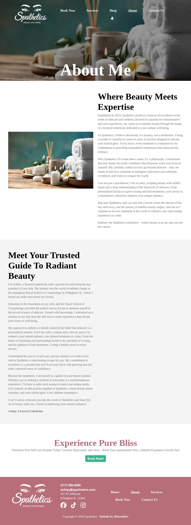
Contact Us (156, 10)
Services (92, 10)
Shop (113, 10)
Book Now (67, 10)
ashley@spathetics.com (78, 490)
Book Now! (95, 459)
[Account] (112, 18)
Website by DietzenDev (114, 516)
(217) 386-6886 (70, 485)
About (132, 10)
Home (115, 492)
